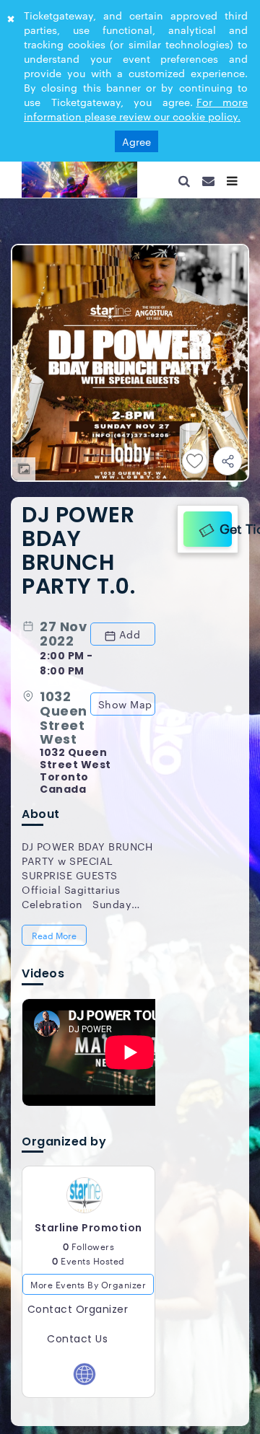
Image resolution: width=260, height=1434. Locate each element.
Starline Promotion (88, 1239)
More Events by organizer (88, 1295)
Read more (56, 939)
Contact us (77, 1350)
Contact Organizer (78, 1321)
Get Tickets (222, 526)
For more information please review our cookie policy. (136, 108)
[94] (79, 180)
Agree (136, 141)
